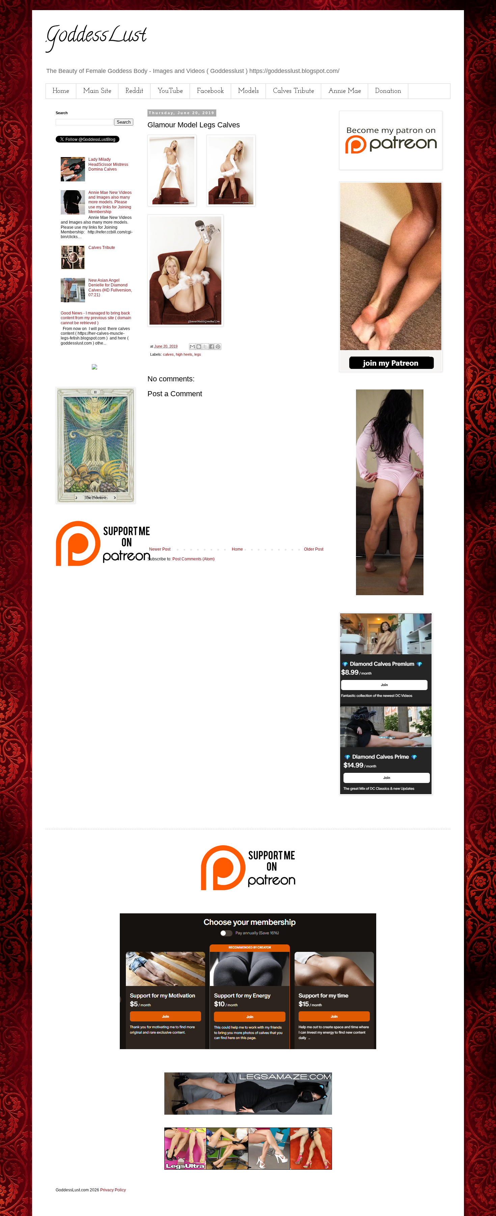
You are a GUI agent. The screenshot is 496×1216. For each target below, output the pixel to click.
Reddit (134, 91)
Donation (388, 91)
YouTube (170, 91)
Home (61, 91)
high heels (184, 354)
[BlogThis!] (198, 346)
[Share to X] (205, 346)
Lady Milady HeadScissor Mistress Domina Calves (108, 164)
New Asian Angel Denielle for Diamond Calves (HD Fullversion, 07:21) (110, 287)
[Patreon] (103, 564)
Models (248, 91)
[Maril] (94, 368)
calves (168, 354)
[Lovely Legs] (389, 593)
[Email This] (192, 346)
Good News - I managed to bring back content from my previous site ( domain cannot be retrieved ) (96, 318)
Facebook (210, 91)
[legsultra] (248, 1168)
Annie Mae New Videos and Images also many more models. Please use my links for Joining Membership (110, 202)
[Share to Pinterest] (218, 346)
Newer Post (159, 549)
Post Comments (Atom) (193, 559)
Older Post (313, 549)
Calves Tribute (293, 91)
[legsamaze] (248, 1047)
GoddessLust (96, 37)
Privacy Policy (113, 1190)
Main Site (97, 91)
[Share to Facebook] (211, 346)
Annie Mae (344, 91)
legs (197, 354)
